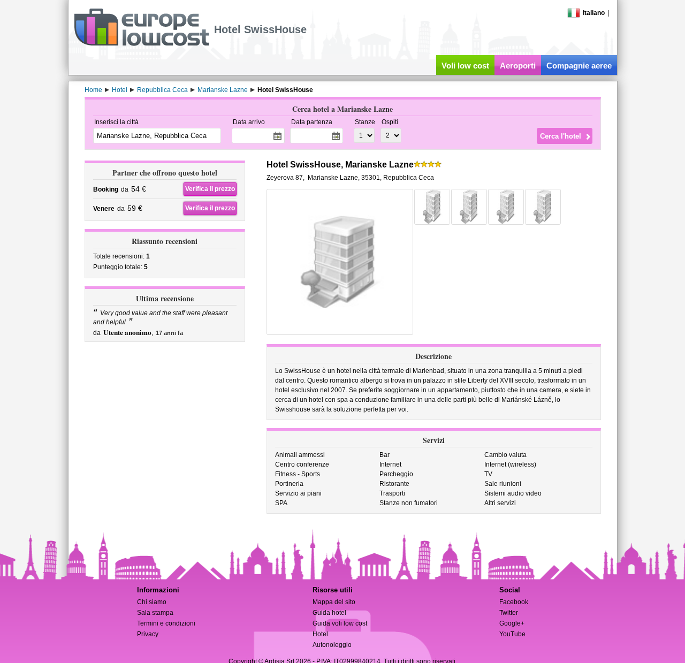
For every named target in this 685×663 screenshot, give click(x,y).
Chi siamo (151, 602)
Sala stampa (155, 612)
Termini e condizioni (166, 623)
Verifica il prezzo (210, 189)
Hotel (320, 634)
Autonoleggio (332, 645)
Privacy (147, 634)
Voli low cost (465, 65)
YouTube (512, 634)
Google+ (511, 623)
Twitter (508, 612)
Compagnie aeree (579, 65)
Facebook (513, 602)
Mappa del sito (334, 602)
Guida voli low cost (340, 623)
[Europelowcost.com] (141, 44)
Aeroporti (518, 65)
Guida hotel (329, 612)
